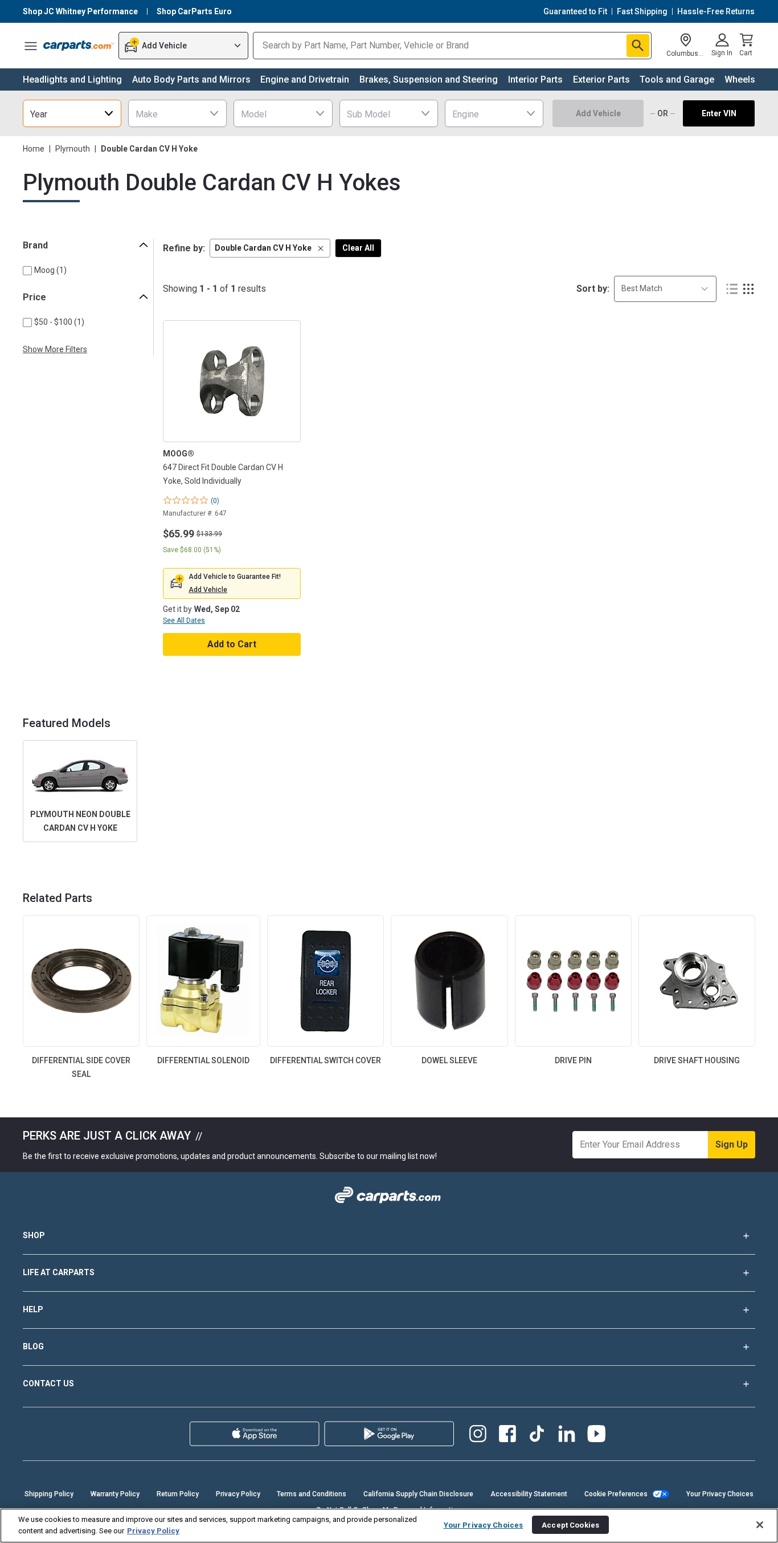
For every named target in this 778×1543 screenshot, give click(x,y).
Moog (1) (50, 270)
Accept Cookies (570, 1524)
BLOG (33, 1346)
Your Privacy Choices (720, 1494)
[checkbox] (27, 270)
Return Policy (178, 1494)
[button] (270, 248)
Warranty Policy (115, 1494)
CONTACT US (48, 1383)
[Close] (759, 1524)
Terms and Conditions (311, 1494)
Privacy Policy (238, 1494)
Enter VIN (719, 113)
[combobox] (72, 113)
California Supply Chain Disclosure (418, 1494)
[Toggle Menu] (31, 46)
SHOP (34, 1235)
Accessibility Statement (528, 1494)
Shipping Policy (48, 1494)
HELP (33, 1309)
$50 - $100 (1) (59, 321)
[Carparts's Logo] (78, 45)
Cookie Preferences (616, 1494)
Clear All (358, 247)
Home (33, 148)
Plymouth (72, 148)
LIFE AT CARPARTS (59, 1272)
